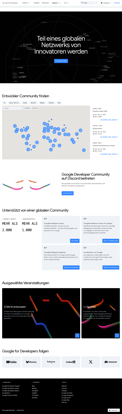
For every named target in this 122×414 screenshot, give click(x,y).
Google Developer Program (11, 386)
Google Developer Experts (10, 390)
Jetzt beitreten (67, 193)
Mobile (42, 103)
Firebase (64, 390)
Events (28, 108)
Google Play (65, 400)
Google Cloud (66, 397)
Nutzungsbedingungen (8, 410)
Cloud (25, 103)
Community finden (61, 61)
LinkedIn (34, 393)
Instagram (35, 390)
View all (64, 402)
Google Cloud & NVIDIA (9, 395)
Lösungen (36, 3)
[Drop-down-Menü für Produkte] (30, 3)
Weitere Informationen (71, 267)
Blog (33, 386)
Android (64, 386)
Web (59, 103)
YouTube (34, 397)
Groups (36, 108)
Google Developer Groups (10, 388)
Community (55, 3)
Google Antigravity (68, 395)
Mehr (65, 3)
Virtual (51, 103)
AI (4, 103)
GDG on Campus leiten (111, 241)
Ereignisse (45, 3)
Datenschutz (20, 410)
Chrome (64, 388)
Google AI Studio (67, 393)
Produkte (25, 3)
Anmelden (117, 3)
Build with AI (14, 103)
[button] (48, 136)
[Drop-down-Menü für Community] (60, 3)
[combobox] (89, 2)
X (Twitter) (35, 395)
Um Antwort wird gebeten (108, 120)
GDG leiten (74, 241)
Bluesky (34, 388)
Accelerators (6, 393)
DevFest (33, 103)
